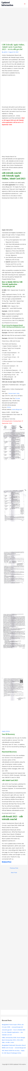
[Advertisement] (14, 22)
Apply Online (6, 731)
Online (9, 407)
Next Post (14, 872)
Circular (17, 398)
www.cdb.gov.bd (17, 409)
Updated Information (7, 4)
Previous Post (14, 868)
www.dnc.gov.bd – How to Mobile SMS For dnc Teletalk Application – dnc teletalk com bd (13, 1032)
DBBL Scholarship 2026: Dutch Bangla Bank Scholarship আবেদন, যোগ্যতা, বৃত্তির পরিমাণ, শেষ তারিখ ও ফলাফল (13, 1040)
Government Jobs (13, 393)
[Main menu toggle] (24, 4)
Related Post (6, 862)
